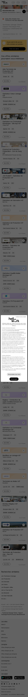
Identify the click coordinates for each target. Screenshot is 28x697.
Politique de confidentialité (20, 368)
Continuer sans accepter (21, 316)
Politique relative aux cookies (10, 369)
